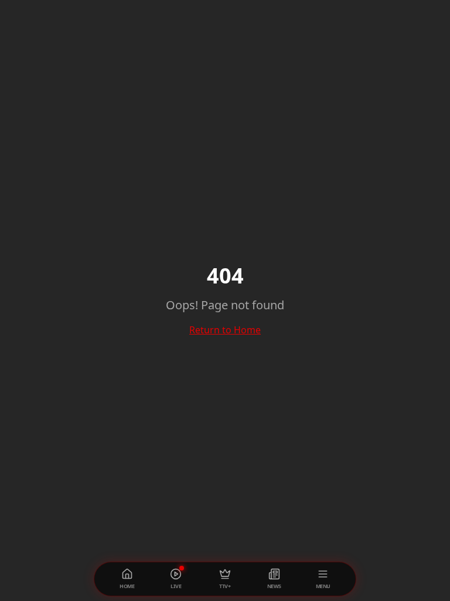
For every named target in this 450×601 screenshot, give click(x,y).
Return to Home (225, 329)
